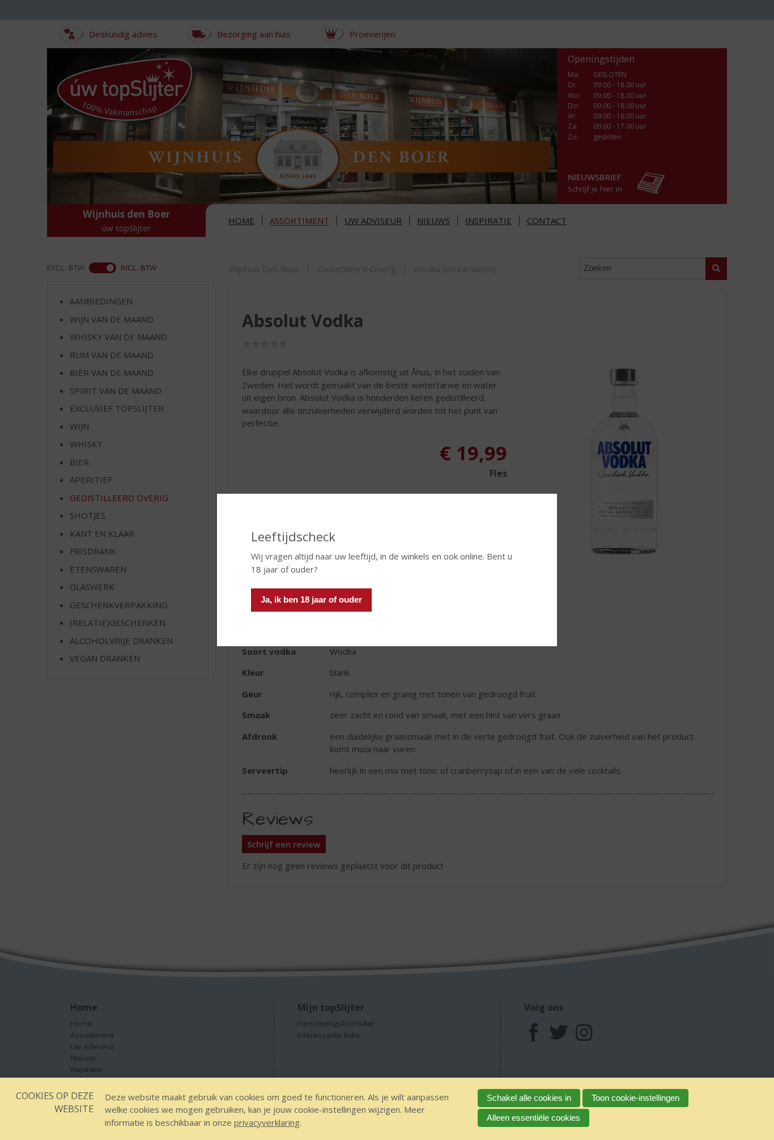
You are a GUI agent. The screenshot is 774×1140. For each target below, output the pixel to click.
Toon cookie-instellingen (635, 1098)
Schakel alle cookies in (529, 1098)
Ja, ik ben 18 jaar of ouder (311, 599)
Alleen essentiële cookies (533, 1117)
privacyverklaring (267, 1122)
